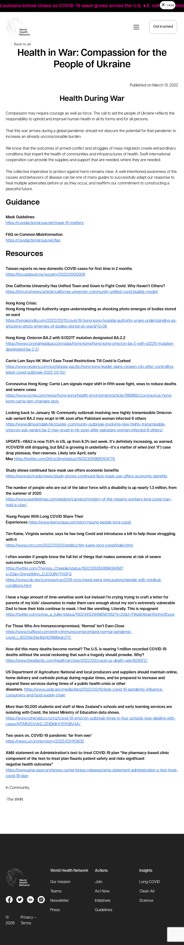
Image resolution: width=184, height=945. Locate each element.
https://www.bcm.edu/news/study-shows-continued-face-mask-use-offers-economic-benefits (86, 476)
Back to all (22, 44)
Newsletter (59, 901)
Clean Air (147, 891)
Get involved (163, 27)
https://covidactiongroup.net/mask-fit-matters (45, 223)
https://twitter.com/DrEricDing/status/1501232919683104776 (65, 459)
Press (55, 910)
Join (98, 882)
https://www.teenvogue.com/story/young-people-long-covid (80, 522)
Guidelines (103, 910)
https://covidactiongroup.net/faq (33, 241)
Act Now (102, 891)
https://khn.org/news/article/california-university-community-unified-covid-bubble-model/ (82, 292)
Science (146, 901)
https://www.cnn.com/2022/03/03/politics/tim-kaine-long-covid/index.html (70, 546)
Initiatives (102, 901)
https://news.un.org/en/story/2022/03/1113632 (45, 742)
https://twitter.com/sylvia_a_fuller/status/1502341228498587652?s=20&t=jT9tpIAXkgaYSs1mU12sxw (90, 615)
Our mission (60, 882)
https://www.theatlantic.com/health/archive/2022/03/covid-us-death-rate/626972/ (77, 661)
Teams (56, 891)
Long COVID (149, 882)
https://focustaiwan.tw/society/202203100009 (45, 275)
